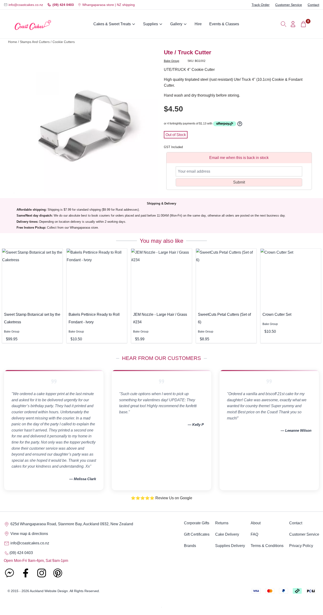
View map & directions (28, 534)
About (256, 523)
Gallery (176, 24)
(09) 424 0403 (63, 5)
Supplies (150, 24)
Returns (221, 523)
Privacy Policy (301, 546)
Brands (190, 546)
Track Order (261, 5)
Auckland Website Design (49, 591)
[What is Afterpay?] (224, 124)
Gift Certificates (197, 534)
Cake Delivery (227, 534)
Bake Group (171, 61)
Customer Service (288, 5)
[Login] (293, 24)
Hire (198, 24)
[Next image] (151, 121)
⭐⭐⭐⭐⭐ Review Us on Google (161, 498)
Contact (313, 5)
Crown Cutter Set (276, 314)
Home (12, 42)
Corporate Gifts (196, 523)
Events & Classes (224, 24)
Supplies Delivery (230, 546)
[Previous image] (19, 121)
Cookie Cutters (63, 42)
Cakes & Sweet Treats (112, 24)
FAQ (254, 534)
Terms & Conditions (267, 546)
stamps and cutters (35, 42)
